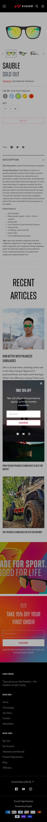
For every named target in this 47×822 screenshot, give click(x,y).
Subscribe (23, 423)
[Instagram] (29, 434)
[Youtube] (23, 434)
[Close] (41, 383)
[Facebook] (18, 434)
